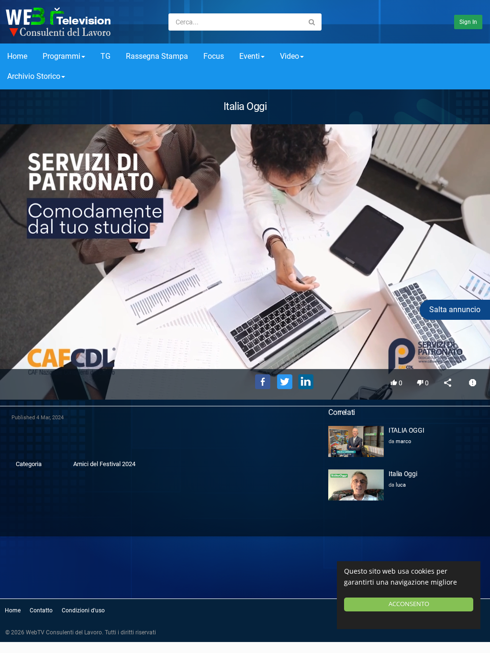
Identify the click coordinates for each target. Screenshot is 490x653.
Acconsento (409, 604)
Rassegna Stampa (157, 56)
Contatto (41, 610)
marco (403, 441)
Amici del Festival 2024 (104, 464)
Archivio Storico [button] (33, 76)
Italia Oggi (403, 474)
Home (17, 56)
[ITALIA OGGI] (356, 441)
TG (105, 56)
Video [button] (289, 56)
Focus (213, 56)
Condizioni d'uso (83, 610)
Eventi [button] (249, 56)
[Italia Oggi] (356, 485)
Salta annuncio (454, 309)
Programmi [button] (61, 56)
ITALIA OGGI (406, 430)
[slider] (245, 348)
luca (401, 485)
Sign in (468, 22)
